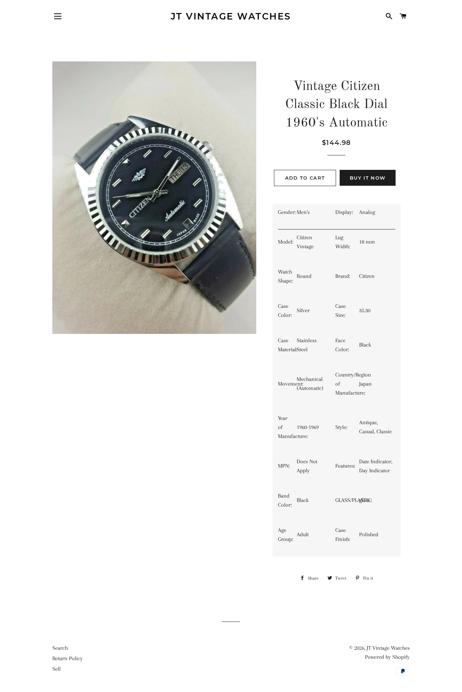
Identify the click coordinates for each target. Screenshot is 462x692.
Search (60, 648)
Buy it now (367, 178)
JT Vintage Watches (231, 16)
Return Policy (67, 658)
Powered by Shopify (387, 657)
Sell (56, 669)
